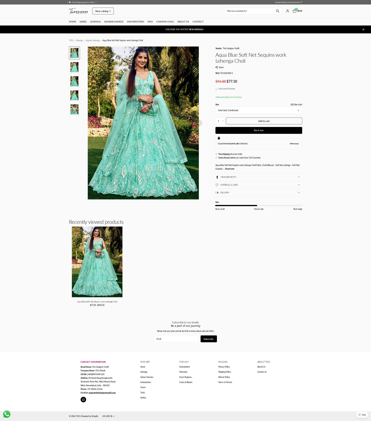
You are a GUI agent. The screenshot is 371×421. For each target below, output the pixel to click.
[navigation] (67, 2)
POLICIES (223, 361)
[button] (223, 118)
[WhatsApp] (83, 399)
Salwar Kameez (114, 21)
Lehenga (95, 21)
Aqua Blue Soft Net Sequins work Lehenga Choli (97, 301)
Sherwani (183, 372)
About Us (183, 21)
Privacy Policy (224, 366)
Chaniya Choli (165, 21)
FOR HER (145, 361)
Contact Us (262, 372)
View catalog (102, 11)
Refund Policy (224, 377)
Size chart (298, 104)
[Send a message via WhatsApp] (6, 414)
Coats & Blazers (185, 382)
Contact (198, 21)
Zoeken (278, 11)
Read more (229, 168)
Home (72, 21)
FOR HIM (184, 361)
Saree (83, 21)
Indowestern (135, 21)
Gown (142, 387)
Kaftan (143, 397)
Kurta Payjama (185, 377)
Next (96, 2)
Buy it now (259, 130)
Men (150, 21)
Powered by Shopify (89, 416)
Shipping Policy (224, 372)
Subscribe (209, 338)
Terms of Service (225, 382)
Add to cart (264, 120)
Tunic (142, 392)
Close (363, 29)
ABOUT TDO (263, 361)
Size (258, 104)
